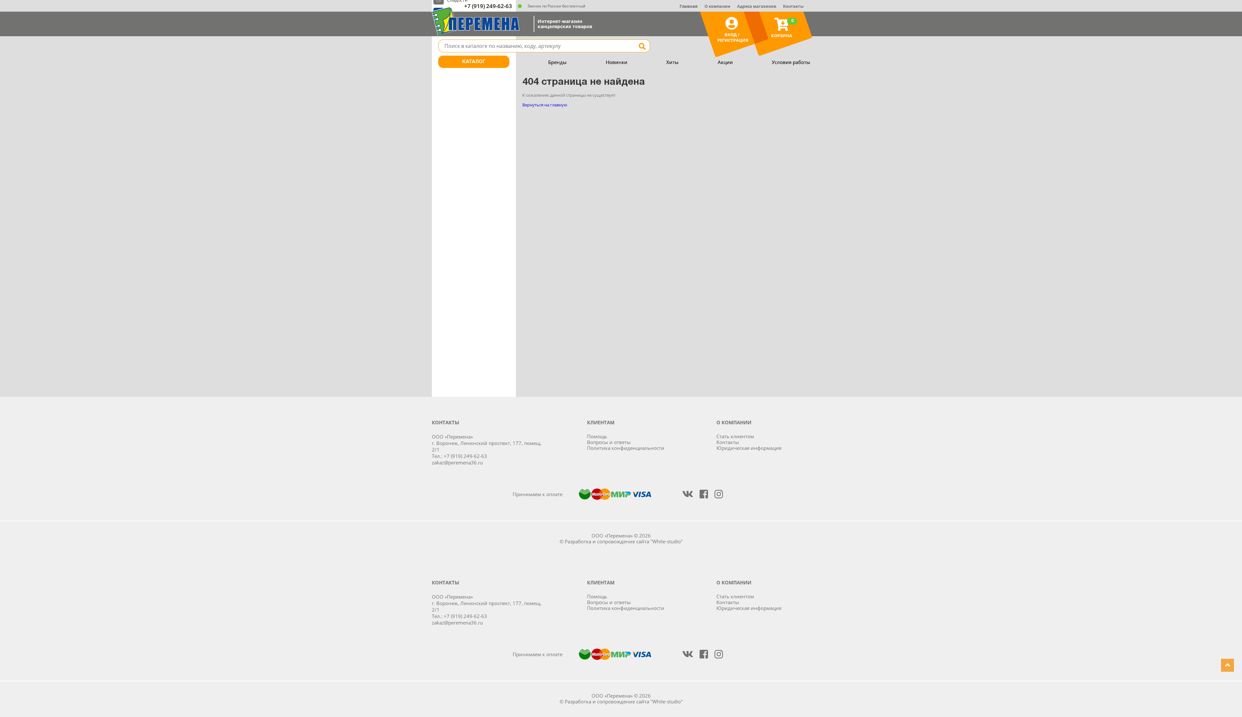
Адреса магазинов (756, 6)
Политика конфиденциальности (625, 448)
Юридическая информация (748, 448)
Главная (689, 6)
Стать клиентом (735, 436)
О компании (717, 6)
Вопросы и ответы (609, 442)
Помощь (597, 436)
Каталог (473, 62)
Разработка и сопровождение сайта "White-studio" (624, 541)
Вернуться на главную (544, 105)
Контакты (793, 6)
